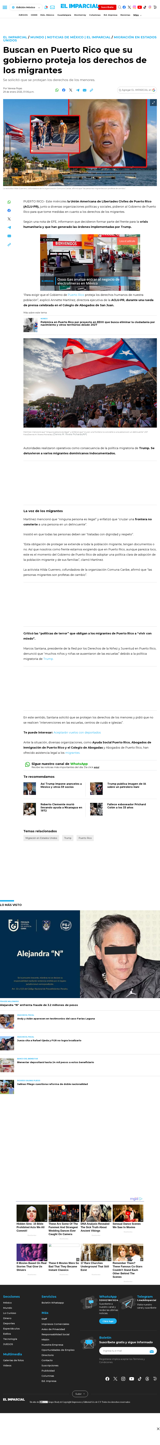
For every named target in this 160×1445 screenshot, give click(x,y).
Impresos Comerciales (55, 1324)
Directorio (48, 1355)
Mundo (7, 1307)
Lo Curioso (9, 1313)
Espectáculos (11, 1328)
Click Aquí (108, 1321)
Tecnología (10, 1338)
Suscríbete (107, 7)
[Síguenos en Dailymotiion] (155, 1378)
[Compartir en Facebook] (64, 90)
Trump (67, 838)
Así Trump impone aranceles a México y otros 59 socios (61, 785)
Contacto (47, 1360)
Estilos (7, 1333)
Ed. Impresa (110, 15)
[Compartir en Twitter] (70, 90)
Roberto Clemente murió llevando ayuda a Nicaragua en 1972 (61, 807)
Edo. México (47, 15)
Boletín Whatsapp (53, 1302)
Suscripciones (50, 1365)
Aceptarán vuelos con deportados (77, 732)
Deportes (9, 1323)
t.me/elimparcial (146, 1300)
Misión (45, 1339)
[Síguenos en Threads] (149, 6)
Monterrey (80, 15)
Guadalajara (64, 15)
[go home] (14, 1399)
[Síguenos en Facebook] (124, 6)
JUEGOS (23, 15)
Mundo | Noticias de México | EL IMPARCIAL (70, 37)
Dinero (7, 1318)
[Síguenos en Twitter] (129, 6)
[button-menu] (4, 7)
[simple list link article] (80, 955)
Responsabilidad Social (56, 1334)
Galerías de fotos (13, 1360)
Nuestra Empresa (52, 1344)
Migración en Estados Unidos (41, 838)
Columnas (95, 15)
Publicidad (48, 1370)
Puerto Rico (76, 295)
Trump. (47, 659)
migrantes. (72, 753)
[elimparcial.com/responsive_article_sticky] (158, 1429)
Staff (44, 1318)
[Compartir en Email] (84, 90)
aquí (96, 767)
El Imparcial (15, 37)
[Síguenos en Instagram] (134, 6)
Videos (7, 1365)
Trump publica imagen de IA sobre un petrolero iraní (126, 785)
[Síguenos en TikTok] (144, 6)
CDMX (34, 15)
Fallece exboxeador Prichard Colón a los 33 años (126, 806)
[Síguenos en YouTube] (139, 6)
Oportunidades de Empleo (58, 1349)
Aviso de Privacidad (53, 1329)
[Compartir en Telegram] (77, 90)
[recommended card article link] (30, 325)
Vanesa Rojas (15, 88)
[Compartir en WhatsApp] (57, 90)
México (7, 1302)
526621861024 (108, 1300)
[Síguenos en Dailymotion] (155, 6)
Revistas (125, 15)
